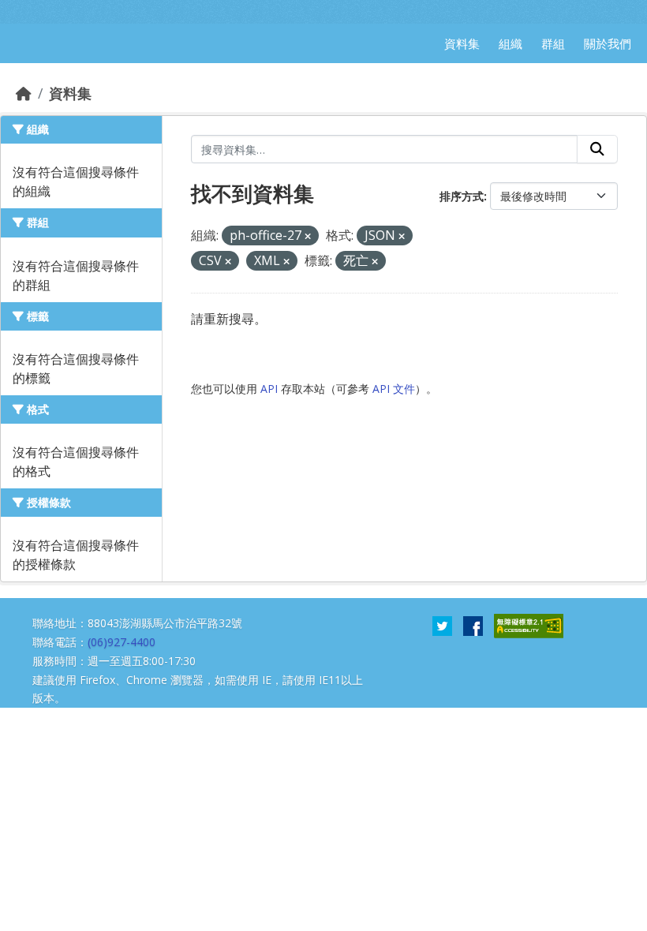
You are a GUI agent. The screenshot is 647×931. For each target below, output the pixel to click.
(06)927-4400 (121, 641)
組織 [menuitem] (510, 43)
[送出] (597, 149)
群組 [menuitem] (553, 43)
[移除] (308, 236)
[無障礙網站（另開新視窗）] (528, 625)
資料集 (70, 93)
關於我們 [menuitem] (607, 43)
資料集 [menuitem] (462, 43)
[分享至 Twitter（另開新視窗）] (442, 625)
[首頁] (24, 93)
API (269, 388)
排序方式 (461, 196)
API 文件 (393, 388)
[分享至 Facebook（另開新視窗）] (473, 625)
